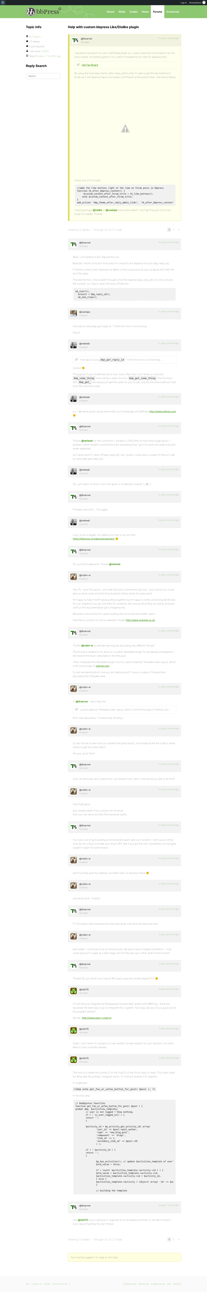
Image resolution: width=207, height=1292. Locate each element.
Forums (157, 11)
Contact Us (37, 1284)
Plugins (37, 36)
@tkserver (82, 701)
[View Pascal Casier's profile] (73, 313)
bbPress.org (43, 11)
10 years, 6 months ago (168, 38)
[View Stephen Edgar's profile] (73, 345)
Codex (134, 11)
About (110, 11)
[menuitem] (3, 2)
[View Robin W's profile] (73, 576)
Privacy (47, 1284)
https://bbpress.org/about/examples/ (94, 538)
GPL (28, 1284)
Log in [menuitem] (184, 2)
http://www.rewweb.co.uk (140, 620)
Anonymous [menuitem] (195, 2)
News (145, 11)
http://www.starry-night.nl (96, 1017)
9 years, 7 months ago (169, 1205)
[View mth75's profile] (73, 991)
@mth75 (83, 1219)
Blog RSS (177, 1284)
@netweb (87, 440)
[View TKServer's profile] (75, 40)
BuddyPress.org (158, 1284)
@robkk (97, 210)
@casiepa (111, 210)
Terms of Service (60, 1284)
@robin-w (87, 645)
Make (122, 11)
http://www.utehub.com (162, 411)
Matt (169, 1284)
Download (172, 11)
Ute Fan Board (90, 64)
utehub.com (102, 665)
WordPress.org (130, 1284)
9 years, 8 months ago (169, 909)
